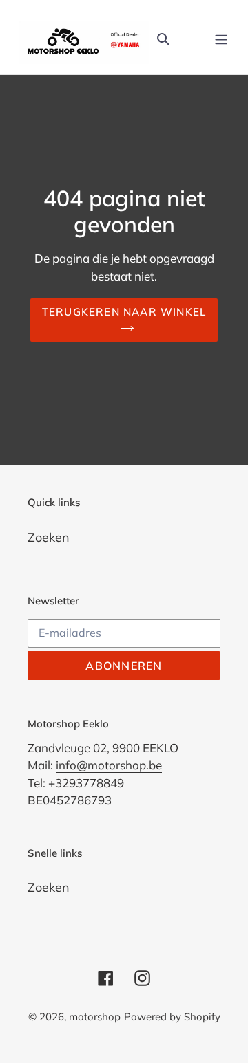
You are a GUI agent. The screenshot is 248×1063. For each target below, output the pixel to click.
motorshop (95, 1016)
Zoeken (49, 537)
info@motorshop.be (109, 765)
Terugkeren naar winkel (124, 311)
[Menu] (221, 37)
